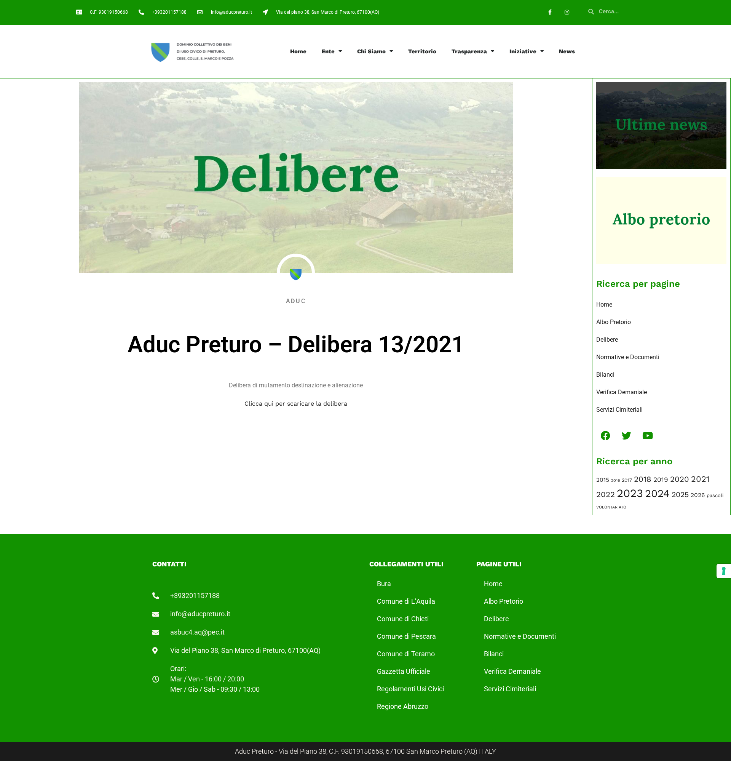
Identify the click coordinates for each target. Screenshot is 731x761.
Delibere (607, 339)
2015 (602, 479)
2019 (660, 479)
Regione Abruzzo (402, 706)
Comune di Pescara (406, 636)
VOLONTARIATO (611, 507)
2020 (679, 479)
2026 (698, 495)
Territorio (422, 51)
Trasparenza (469, 51)
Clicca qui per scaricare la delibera (295, 403)
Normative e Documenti (627, 357)
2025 (680, 494)
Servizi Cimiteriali (619, 409)
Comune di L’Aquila (406, 601)
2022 (605, 494)
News (567, 51)
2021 (700, 479)
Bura (384, 584)
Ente (328, 51)
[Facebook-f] (550, 12)
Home (298, 51)
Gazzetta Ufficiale (403, 671)
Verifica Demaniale (621, 392)
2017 (627, 480)
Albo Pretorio (613, 322)
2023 (630, 493)
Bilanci (605, 374)
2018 (642, 479)
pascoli (715, 495)
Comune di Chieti (403, 619)
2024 (657, 493)
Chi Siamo (371, 51)
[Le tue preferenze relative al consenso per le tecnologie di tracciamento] (724, 571)
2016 (615, 480)
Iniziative (522, 51)
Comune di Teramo (406, 654)
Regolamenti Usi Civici (410, 689)
